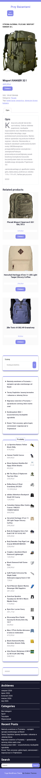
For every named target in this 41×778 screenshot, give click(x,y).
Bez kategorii (6, 711)
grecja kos (20, 101)
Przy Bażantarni (20, 6)
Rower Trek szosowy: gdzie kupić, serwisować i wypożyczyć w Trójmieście (20, 426)
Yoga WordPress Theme (20, 773)
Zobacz (7, 88)
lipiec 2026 (5, 693)
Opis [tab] (7, 110)
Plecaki (22, 24)
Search (35, 765)
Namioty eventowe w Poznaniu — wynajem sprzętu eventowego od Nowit (19, 384)
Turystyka (5, 716)
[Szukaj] (34, 365)
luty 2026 (4, 701)
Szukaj (7, 359)
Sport (3, 714)
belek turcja (11, 101)
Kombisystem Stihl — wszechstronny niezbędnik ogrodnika (17, 415)
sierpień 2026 (6, 691)
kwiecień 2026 (7, 696)
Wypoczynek (6, 719)
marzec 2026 (6, 698)
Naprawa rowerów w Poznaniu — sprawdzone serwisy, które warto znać (19, 403)
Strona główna (10, 24)
